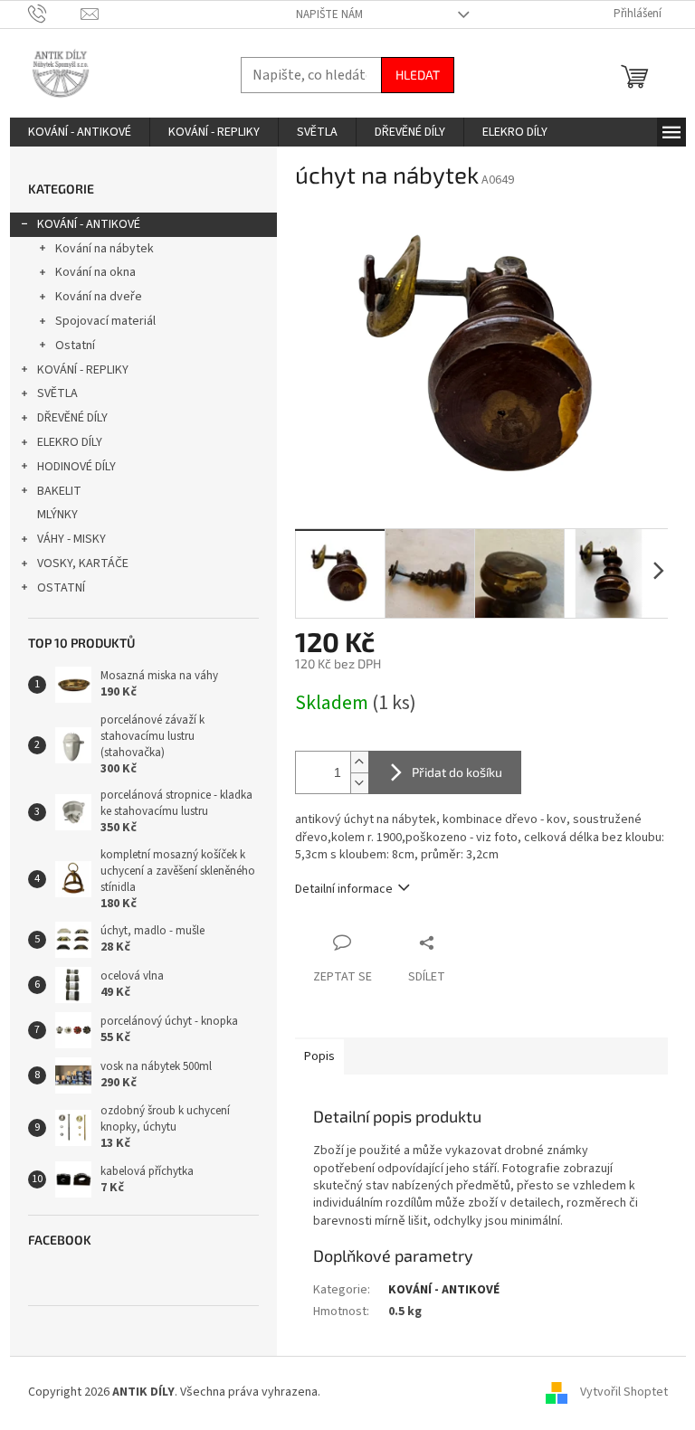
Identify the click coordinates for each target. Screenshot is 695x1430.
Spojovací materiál (105, 321)
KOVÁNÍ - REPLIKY (83, 370)
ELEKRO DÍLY (69, 442)
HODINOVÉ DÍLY (76, 467)
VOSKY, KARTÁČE (83, 563)
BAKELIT (59, 491)
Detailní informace (344, 889)
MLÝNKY (57, 515)
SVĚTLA (57, 393)
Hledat (417, 74)
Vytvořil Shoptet (624, 1392)
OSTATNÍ (61, 588)
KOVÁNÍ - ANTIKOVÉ (88, 224)
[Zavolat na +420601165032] (54, 13)
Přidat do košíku (457, 772)
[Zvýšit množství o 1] (359, 762)
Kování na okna (95, 272)
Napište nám (329, 14)
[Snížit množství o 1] (359, 782)
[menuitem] (79, 132)
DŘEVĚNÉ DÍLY (72, 418)
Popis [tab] (319, 1056)
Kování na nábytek (104, 249)
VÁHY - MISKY (71, 539)
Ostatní (75, 345)
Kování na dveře (98, 297)
